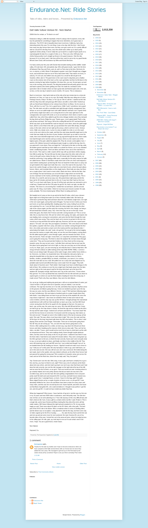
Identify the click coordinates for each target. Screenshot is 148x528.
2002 (97, 174)
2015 (97, 68)
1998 (97, 185)
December (100, 90)
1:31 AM (36, 455)
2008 (97, 87)
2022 (97, 49)
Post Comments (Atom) (45, 472)
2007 (97, 160)
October (100, 132)
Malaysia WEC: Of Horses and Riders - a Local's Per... (106, 104)
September (101, 135)
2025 (97, 40)
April (98, 149)
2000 (97, 180)
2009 (97, 84)
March (99, 151)
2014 (97, 71)
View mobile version (58, 467)
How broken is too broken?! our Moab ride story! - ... (107, 128)
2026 (97, 38)
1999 (97, 182)
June (99, 143)
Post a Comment (37, 459)
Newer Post (34, 463)
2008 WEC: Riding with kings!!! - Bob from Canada (107, 120)
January (100, 157)
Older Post (83, 463)
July (98, 140)
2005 (97, 166)
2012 (97, 76)
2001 (97, 177)
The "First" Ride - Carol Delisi (106, 112)
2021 (97, 51)
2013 (97, 73)
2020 (97, 54)
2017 (97, 62)
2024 (97, 43)
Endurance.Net (80, 19)
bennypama (38, 444)
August (99, 138)
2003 (97, 171)
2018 (97, 60)
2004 (97, 169)
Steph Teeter (38, 503)
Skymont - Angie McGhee (105, 124)
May (98, 146)
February (100, 154)
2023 (97, 46)
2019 (97, 57)
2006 (97, 163)
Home (59, 463)
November (100, 92)
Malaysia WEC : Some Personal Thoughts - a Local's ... (107, 116)
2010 (97, 82)
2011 (97, 79)
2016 (97, 65)
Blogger (82, 515)
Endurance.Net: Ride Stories (68, 9)
